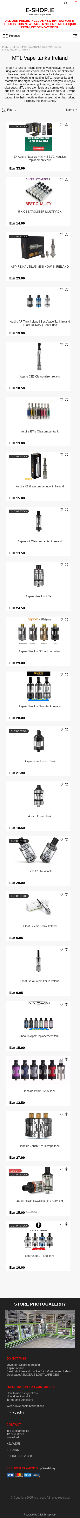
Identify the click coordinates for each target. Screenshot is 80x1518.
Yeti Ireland (64, 1371)
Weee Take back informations (25, 1406)
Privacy (15, 1412)
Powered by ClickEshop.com (40, 1514)
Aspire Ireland (15, 1368)
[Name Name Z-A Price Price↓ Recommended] (64, 109)
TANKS (5, 47)
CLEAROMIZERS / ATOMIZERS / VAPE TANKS (37, 47)
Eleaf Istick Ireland (19, 1371)
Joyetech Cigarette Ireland (23, 1364)
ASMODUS (27, 1374)
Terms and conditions (20, 1399)
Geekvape (13, 1374)
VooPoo (52, 1371)
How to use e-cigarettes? (22, 1393)
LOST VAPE (44, 1374)
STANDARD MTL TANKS (15, 49)
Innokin (35, 1371)
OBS (56, 1374)
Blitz (43, 1371)
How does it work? (18, 1396)
